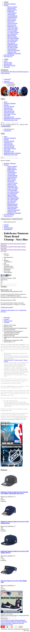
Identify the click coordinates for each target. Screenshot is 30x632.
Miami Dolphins (11, 35)
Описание (7, 317)
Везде (5, 102)
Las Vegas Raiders (12, 31)
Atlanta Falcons (11, 8)
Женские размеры (16, 621)
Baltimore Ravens (12, 10)
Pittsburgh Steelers (12, 46)
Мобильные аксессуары (11, 120)
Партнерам (8, 623)
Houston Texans (11, 25)
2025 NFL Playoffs (9, 55)
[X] (7, 275)
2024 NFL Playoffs (9, 112)
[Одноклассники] (3, 275)
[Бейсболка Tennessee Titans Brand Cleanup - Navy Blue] (15, 245)
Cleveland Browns (12, 17)
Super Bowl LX (8, 56)
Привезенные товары (7, 624)
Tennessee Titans (11, 52)
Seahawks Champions (10, 4)
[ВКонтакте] (1, 275)
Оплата (6, 620)
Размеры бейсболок (8, 360)
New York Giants (11, 41)
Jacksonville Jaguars (12, 28)
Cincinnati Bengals (12, 16)
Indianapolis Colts (12, 26)
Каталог (6, 5)
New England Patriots (13, 38)
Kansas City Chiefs (12, 29)
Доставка (6, 322)
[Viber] (9, 275)
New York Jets (11, 43)
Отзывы (7, 319)
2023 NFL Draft (8, 109)
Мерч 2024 (7, 115)
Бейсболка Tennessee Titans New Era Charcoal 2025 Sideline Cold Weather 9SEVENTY (14, 492)
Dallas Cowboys (11, 19)
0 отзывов (6, 255)
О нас (5, 61)
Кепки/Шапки (8, 229)
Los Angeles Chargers (13, 32)
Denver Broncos (11, 20)
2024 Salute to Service (10, 114)
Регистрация (10, 85)
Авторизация (11, 84)
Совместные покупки (18, 623)
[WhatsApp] (10, 275)
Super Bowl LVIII (9, 117)
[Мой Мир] (5, 275)
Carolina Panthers (12, 13)
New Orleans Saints (12, 40)
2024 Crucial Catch (9, 111)
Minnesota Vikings (12, 37)
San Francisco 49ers (12, 47)
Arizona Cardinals (12, 7)
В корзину (3, 286)
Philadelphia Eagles (12, 44)
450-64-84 (5, 126)
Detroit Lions (10, 22)
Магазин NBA (8, 64)
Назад (6, 2)
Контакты (7, 67)
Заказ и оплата (8, 321)
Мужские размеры (18, 360)
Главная (6, 224)
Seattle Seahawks (11, 49)
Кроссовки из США (9, 65)
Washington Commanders (14, 53)
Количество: (4, 279)
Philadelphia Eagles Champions (12, 118)
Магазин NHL (8, 62)
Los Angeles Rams (12, 34)
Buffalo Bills (10, 11)
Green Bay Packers (12, 23)
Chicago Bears (11, 14)
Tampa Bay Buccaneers (13, 50)
